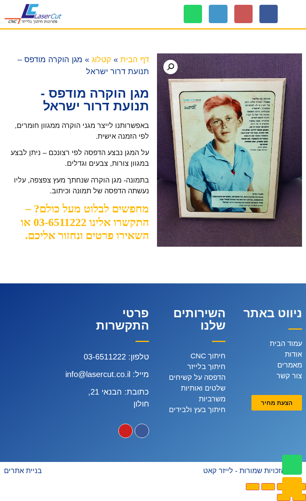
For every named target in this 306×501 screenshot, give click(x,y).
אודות (293, 354)
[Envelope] (292, 487)
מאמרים (289, 365)
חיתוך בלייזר (206, 367)
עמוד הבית (286, 344)
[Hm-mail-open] (243, 14)
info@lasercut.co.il (97, 374)
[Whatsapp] (193, 14)
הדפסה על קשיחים (197, 377)
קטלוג (101, 59)
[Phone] (218, 14)
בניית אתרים (23, 471)
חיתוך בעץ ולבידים (197, 410)
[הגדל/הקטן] (252, 486)
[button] (296, 14)
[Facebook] (268, 14)
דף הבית (134, 59)
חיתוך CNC (208, 356)
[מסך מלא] (268, 486)
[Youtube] (125, 431)
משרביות (212, 399)
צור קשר (289, 376)
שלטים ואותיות (203, 388)
